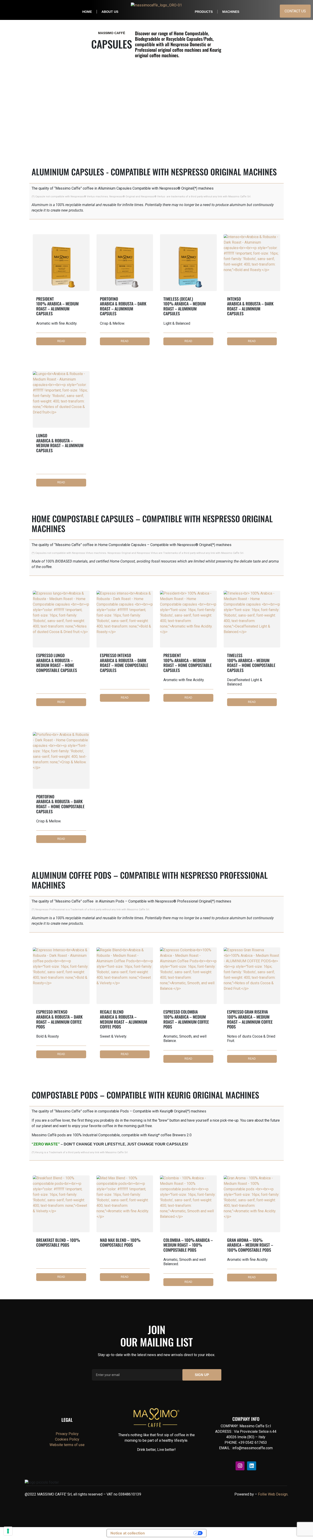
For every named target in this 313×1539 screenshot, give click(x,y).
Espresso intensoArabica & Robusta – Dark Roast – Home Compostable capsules (124, 667)
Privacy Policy (67, 1434)
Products (204, 12)
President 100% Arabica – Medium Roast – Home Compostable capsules (187, 667)
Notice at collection (127, 1533)
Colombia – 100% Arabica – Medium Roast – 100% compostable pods (188, 1251)
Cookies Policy (67, 1439)
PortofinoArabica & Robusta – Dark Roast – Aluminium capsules (123, 311)
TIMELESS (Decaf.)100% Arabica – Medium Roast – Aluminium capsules (184, 311)
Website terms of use (67, 1445)
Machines (230, 12)
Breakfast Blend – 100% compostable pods (58, 1247)
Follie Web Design (273, 1494)
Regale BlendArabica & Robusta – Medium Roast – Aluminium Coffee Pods (123, 1024)
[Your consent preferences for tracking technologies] (8, 1531)
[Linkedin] (251, 1466)
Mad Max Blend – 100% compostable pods (120, 1247)
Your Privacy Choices (171, 1533)
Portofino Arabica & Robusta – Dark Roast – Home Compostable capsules (60, 808)
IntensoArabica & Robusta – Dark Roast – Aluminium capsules (250, 311)
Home (87, 12)
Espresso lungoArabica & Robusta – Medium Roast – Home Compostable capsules (56, 669)
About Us (110, 12)
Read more (61, 342)
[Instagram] (240, 1466)
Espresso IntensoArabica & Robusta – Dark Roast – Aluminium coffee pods (59, 1024)
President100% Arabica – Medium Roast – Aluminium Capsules (57, 311)
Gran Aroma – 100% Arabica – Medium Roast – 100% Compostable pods (250, 1249)
